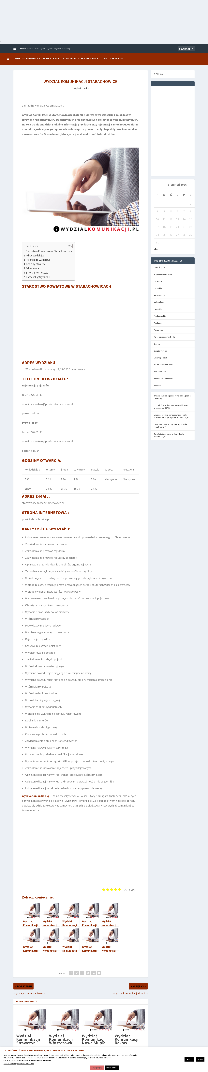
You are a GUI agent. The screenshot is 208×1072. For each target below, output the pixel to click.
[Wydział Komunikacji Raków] (130, 1019)
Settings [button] (189, 1059)
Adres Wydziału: (35, 255)
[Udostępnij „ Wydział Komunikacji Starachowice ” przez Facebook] (71, 973)
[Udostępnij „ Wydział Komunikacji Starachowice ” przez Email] (99, 973)
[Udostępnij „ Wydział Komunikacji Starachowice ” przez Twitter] (76, 973)
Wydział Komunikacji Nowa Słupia (94, 1039)
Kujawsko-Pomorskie (163, 274)
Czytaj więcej (97, 1067)
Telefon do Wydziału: (38, 259)
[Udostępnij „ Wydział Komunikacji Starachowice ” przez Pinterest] (88, 973)
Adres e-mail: (33, 268)
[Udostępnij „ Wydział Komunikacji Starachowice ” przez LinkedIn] (93, 973)
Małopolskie (159, 302)
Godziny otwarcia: (36, 264)
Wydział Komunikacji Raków (127, 1039)
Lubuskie (158, 288)
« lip (156, 249)
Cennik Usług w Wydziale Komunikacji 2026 (36, 58)
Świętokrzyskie (80, 88)
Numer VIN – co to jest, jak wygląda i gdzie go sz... (48, 48)
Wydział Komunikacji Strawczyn (28, 1039)
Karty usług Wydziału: (38, 277)
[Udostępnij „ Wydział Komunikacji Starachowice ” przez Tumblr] (82, 973)
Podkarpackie (160, 316)
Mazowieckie (159, 295)
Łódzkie (157, 385)
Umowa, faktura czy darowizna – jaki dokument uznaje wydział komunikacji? (171, 416)
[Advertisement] (85, 20)
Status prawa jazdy (115, 58)
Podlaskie (158, 323)
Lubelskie (158, 281)
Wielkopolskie (160, 371)
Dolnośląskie (159, 267)
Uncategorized (160, 357)
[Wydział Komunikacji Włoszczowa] (64, 1019)
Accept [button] (200, 1059)
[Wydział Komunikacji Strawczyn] (31, 1019)
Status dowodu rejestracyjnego (81, 58)
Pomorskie (158, 330)
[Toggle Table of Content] (69, 246)
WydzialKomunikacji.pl (36, 796)
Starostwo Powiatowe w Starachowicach (49, 251)
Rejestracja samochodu (164, 337)
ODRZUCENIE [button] (111, 1067)
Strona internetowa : (37, 272)
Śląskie (157, 344)
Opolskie (158, 309)
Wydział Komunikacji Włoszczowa (61, 1039)
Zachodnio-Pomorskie (163, 378)
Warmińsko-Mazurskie (163, 364)
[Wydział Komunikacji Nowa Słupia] (97, 1019)
